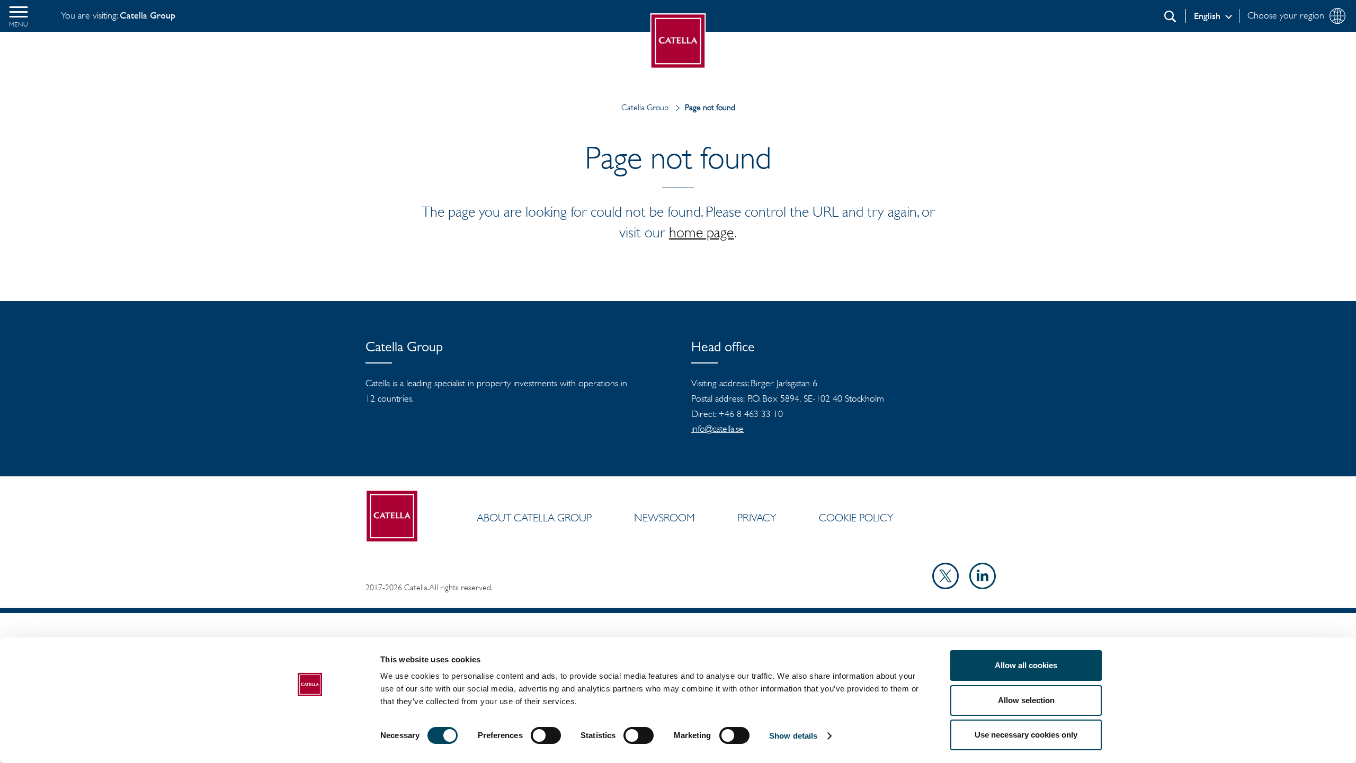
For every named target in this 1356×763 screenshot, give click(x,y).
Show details (793, 735)
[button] (18, 16)
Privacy (757, 517)
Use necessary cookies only (1026, 734)
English (1207, 16)
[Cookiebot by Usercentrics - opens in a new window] (310, 742)
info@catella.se (717, 428)
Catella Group (644, 107)
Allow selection (1026, 700)
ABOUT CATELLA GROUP (534, 517)
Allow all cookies (1026, 665)
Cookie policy (856, 517)
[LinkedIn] (982, 586)
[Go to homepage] (678, 41)
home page (701, 232)
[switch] (546, 735)
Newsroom (664, 517)
